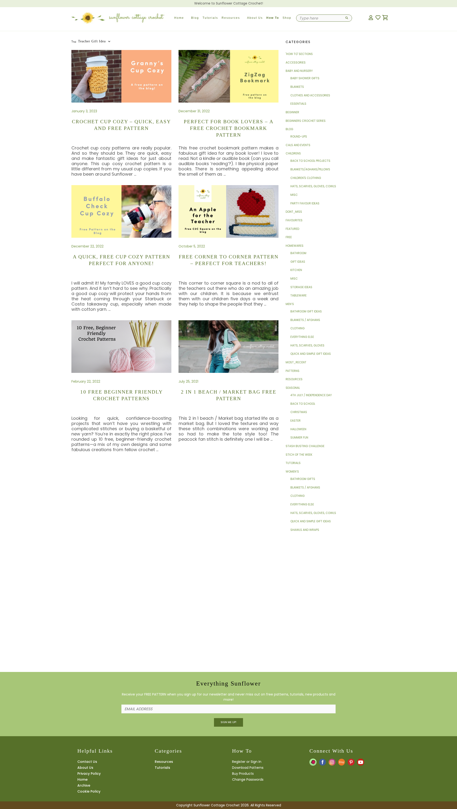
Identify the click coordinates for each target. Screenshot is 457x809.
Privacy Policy (89, 773)
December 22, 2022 (87, 246)
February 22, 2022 (85, 381)
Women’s (292, 471)
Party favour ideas (304, 203)
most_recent (296, 362)
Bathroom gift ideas (306, 311)
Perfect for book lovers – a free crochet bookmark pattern (228, 128)
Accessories (296, 62)
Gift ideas (297, 262)
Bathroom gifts (302, 479)
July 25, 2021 (188, 381)
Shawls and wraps (304, 530)
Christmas (298, 412)
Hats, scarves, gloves (307, 345)
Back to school (302, 404)
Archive (83, 785)
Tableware (298, 295)
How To (272, 18)
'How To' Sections (299, 54)
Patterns (292, 371)
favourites (294, 220)
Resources (231, 18)
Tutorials (210, 18)
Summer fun (299, 437)
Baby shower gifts (304, 78)
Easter (295, 421)
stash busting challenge (305, 446)
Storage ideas (301, 287)
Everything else (302, 337)
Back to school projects (310, 161)
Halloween (298, 429)
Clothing (297, 328)
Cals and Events (298, 145)
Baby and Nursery (299, 71)
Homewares (294, 246)
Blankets (297, 87)
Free (289, 237)
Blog (195, 18)
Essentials (298, 104)
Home (179, 18)
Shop (287, 18)
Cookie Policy (88, 791)
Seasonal (293, 388)
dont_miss (294, 212)
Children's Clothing (305, 178)
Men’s (290, 304)
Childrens (293, 153)
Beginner (292, 112)
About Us (255, 18)
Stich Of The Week (299, 455)
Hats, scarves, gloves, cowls (313, 186)
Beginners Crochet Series (306, 121)
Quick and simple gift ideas (310, 354)
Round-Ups (298, 136)
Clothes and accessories (310, 95)
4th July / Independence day (311, 395)
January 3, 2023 (84, 111)
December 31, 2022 (194, 111)
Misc (294, 195)
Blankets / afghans (305, 320)
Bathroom (298, 253)
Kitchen (296, 270)
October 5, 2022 (192, 246)
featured (292, 229)
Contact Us (87, 761)
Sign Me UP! (228, 722)
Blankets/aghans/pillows (310, 169)
